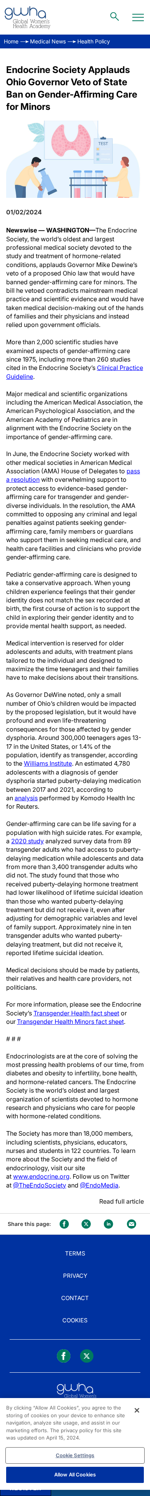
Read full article (121, 1201)
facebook (64, 1224)
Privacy (75, 1275)
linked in (108, 1224)
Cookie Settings (75, 1455)
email (131, 1224)
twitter (86, 1224)
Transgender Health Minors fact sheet (70, 1021)
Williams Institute (48, 763)
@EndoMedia (99, 1185)
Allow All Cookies (75, 1474)
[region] (75, 1444)
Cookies (75, 1320)
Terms (75, 1253)
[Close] (136, 1410)
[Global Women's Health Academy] (27, 17)
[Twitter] (86, 1356)
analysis (26, 798)
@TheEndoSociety (39, 1185)
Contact (75, 1298)
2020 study (27, 841)
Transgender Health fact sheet (76, 1013)
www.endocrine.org (41, 1176)
